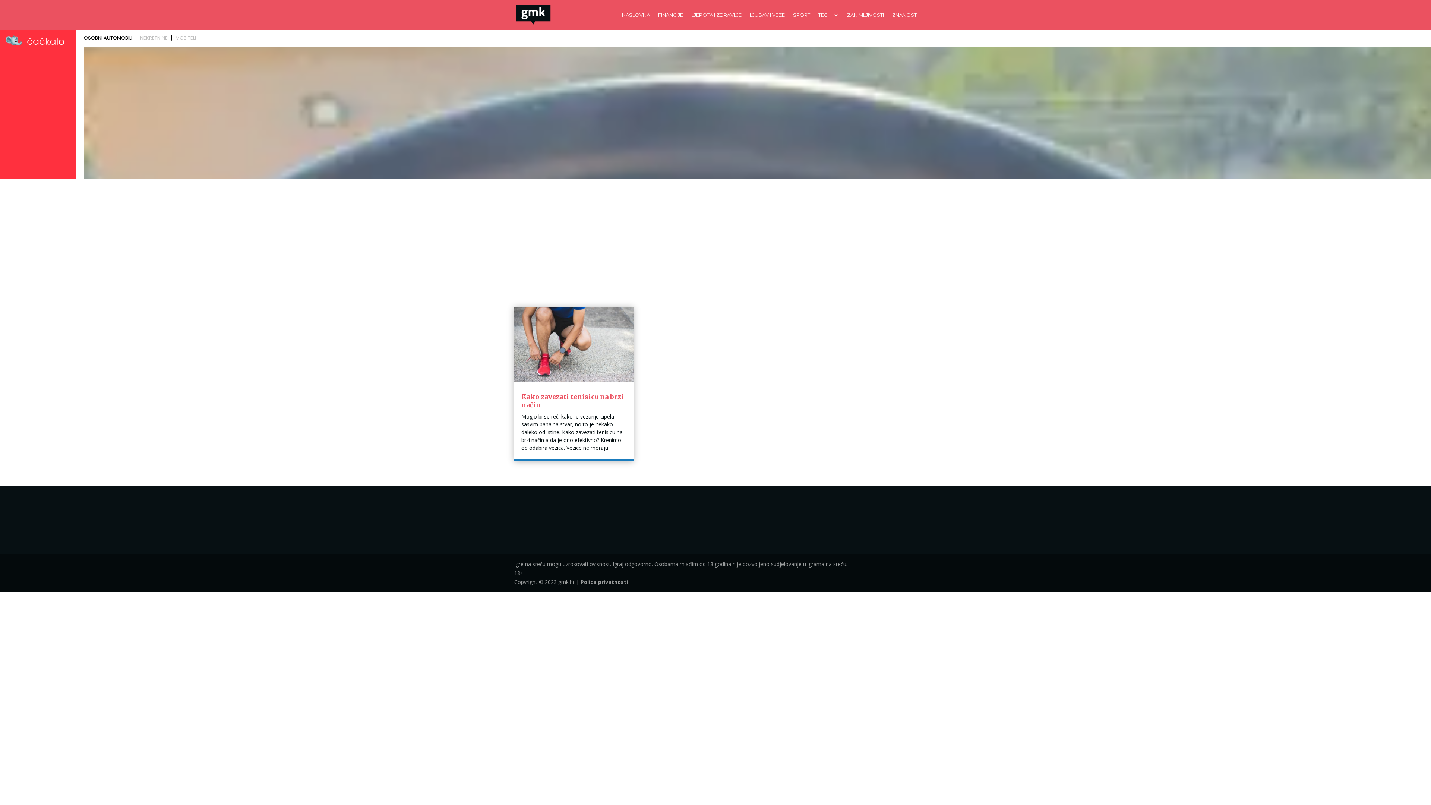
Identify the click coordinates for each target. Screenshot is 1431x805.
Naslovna (636, 15)
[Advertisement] (715, 237)
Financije (670, 15)
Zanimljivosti (865, 15)
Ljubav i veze (767, 15)
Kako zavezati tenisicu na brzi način (572, 400)
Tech (824, 15)
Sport (801, 15)
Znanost (904, 15)
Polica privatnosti (604, 581)
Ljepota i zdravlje (716, 15)
